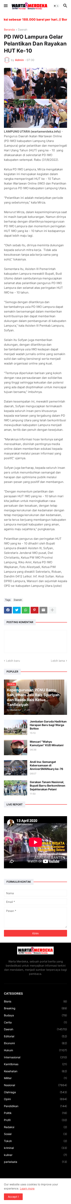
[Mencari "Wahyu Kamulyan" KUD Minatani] (15, 747)
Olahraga (35, 1092)
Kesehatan (35, 1071)
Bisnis (35, 1001)
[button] (5, 6)
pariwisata (35, 1161)
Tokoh (35, 1141)
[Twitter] (17, 610)
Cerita (35, 1022)
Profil (35, 1120)
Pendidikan (35, 1106)
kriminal (35, 1147)
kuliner (35, 1155)
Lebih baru (13, 660)
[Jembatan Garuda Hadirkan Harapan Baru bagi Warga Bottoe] (15, 727)
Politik (35, 1113)
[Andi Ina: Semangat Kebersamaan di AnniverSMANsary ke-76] (15, 767)
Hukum (35, 1050)
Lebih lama (58, 660)
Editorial (35, 1036)
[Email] (43, 610)
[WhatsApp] (26, 610)
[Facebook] (8, 610)
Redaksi (35, 1127)
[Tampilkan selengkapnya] (52, 610)
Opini (35, 1099)
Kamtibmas (35, 1064)
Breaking (35, 1008)
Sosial (35, 1134)
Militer (35, 1078)
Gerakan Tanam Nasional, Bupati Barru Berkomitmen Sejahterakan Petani (47, 785)
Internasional (35, 1057)
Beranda (9, 29)
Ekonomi (35, 1043)
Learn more (27, 1188)
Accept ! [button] (13, 1196)
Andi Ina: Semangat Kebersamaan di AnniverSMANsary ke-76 (46, 765)
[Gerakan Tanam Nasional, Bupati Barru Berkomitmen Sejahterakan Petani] (15, 788)
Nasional (35, 1085)
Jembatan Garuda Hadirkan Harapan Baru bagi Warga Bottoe (48, 725)
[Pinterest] (34, 610)
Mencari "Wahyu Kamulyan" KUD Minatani (47, 743)
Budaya (35, 1015)
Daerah (22, 29)
